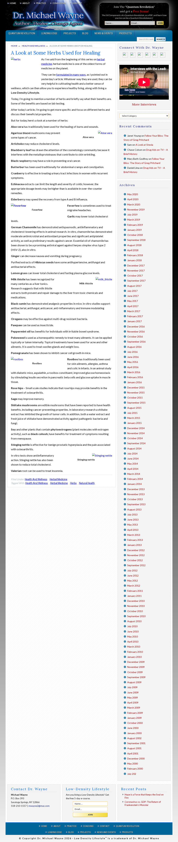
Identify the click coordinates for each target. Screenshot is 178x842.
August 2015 (134, 407)
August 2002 (134, 738)
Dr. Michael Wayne (25, 17)
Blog (71, 832)
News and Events (106, 832)
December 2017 (136, 265)
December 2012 (136, 550)
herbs (73, 483)
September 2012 (136, 565)
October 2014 (135, 438)
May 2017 (132, 300)
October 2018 (135, 234)
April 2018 (132, 250)
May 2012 (132, 580)
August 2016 (134, 346)
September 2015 (136, 402)
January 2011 (134, 595)
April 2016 (132, 367)
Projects (85, 832)
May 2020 (132, 194)
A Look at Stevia (144, 144)
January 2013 (134, 544)
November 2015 (136, 392)
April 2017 (132, 306)
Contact (105, 826)
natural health (87, 483)
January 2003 (134, 733)
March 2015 (133, 417)
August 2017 (134, 285)
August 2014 (134, 448)
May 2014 (132, 463)
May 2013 (132, 524)
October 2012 (135, 560)
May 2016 (132, 361)
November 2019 (136, 209)
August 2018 (134, 245)
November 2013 (136, 494)
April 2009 (132, 702)
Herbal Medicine (58, 479)
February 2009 (135, 712)
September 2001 (136, 743)
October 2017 (135, 275)
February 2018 (135, 255)
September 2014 (136, 443)
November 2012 (136, 555)
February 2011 (135, 590)
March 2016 (133, 372)
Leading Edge (55, 832)
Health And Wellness (36, 479)
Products (127, 832)
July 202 (131, 773)
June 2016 (133, 356)
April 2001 (132, 753)
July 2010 (132, 626)
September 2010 (136, 616)
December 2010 (136, 600)
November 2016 (136, 331)
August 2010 (134, 621)
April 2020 (132, 199)
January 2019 (134, 229)
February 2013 (135, 539)
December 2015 (136, 387)
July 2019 (132, 214)
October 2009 (135, 672)
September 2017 (136, 280)
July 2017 (132, 290)
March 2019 (133, 219)
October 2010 (135, 611)
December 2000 (136, 758)
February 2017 (135, 316)
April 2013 (132, 529)
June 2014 (133, 458)
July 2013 (132, 514)
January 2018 (134, 260)
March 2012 (133, 585)
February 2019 (135, 224)
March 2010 (133, 646)
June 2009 (133, 692)
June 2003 (133, 727)
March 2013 (133, 534)
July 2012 (132, 570)
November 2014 (136, 433)
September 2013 (136, 504)
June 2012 (133, 575)
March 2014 (133, 473)
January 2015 (134, 422)
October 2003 (135, 722)
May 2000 (132, 763)
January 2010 (134, 656)
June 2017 (133, 295)
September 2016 (136, 341)
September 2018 (136, 239)
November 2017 (136, 270)
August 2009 (134, 682)
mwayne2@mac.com (39, 805)
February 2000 (135, 768)
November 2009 (136, 666)
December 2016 (136, 326)
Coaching (88, 826)
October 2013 (135, 499)
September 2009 (136, 677)
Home (44, 826)
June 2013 (133, 519)
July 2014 (132, 453)
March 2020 (133, 204)
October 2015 (135, 397)
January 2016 (134, 382)
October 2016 (135, 336)
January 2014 (134, 483)
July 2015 (132, 412)
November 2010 (136, 605)
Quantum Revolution (127, 826)
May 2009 (132, 697)
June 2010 (133, 631)
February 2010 (135, 651)
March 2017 (133, 311)
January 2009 (134, 717)
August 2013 (134, 509)
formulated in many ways (71, 74)
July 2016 (132, 351)
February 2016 (135, 377)
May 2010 (132, 636)
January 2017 (134, 321)
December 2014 (136, 428)
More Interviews (144, 104)
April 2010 (132, 641)
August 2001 (134, 748)
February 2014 (135, 478)
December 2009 (136, 661)
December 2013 (136, 489)
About (57, 826)
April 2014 (132, 468)
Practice (72, 826)
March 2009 (133, 707)
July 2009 (132, 687)
